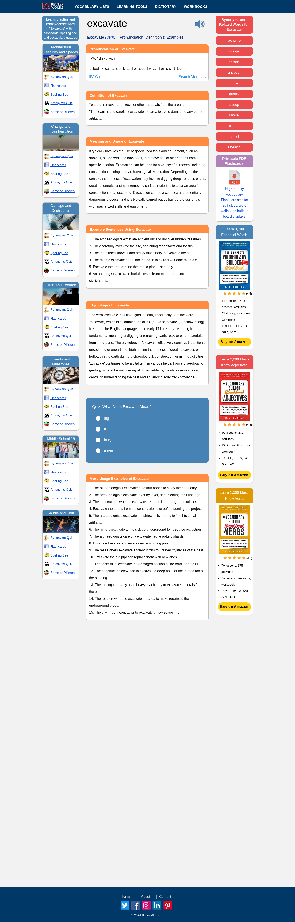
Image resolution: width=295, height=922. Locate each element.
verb (110, 37)
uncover (234, 72)
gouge (234, 51)
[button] (132, 6)
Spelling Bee (59, 94)
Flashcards (58, 85)
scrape (234, 62)
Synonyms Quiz (62, 77)
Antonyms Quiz (62, 103)
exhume (234, 40)
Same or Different (63, 112)
